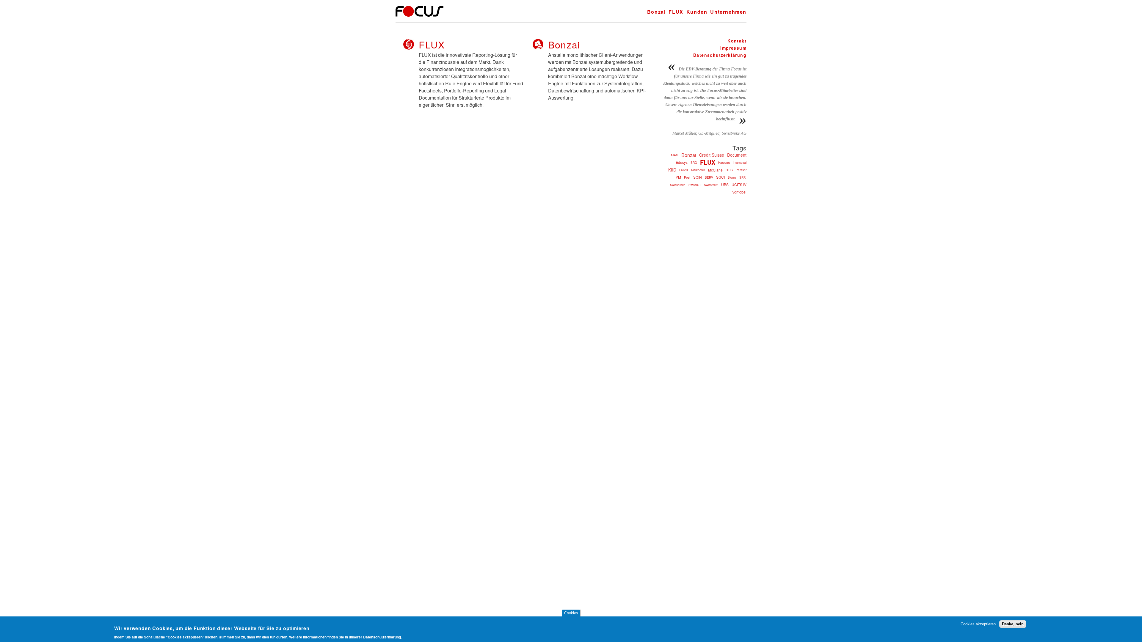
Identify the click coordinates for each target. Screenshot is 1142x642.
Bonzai (656, 11)
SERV (709, 177)
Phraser (741, 170)
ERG (694, 162)
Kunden (697, 11)
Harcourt (724, 162)
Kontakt (736, 41)
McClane (715, 169)
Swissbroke (677, 185)
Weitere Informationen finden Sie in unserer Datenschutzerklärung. (345, 637)
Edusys (682, 162)
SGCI (720, 177)
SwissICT (694, 185)
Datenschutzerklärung (719, 55)
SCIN (697, 177)
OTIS (729, 170)
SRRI (742, 177)
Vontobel (739, 191)
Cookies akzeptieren (978, 624)
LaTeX (683, 170)
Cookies (571, 613)
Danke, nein (1013, 624)
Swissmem (711, 185)
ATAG (674, 155)
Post (687, 177)
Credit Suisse (711, 155)
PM (678, 177)
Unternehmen (728, 11)
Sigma (732, 177)
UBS (725, 184)
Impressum (733, 48)
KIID (672, 170)
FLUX (676, 11)
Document (736, 155)
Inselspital (739, 162)
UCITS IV (739, 184)
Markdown (698, 170)
